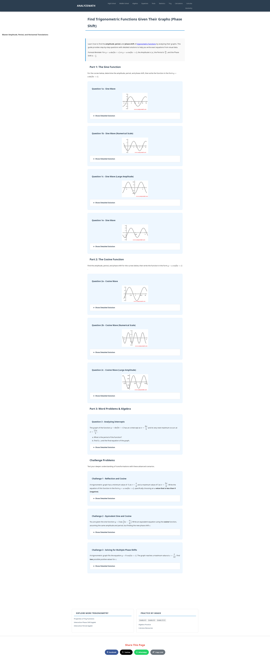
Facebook (112, 652)
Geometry (188, 8)
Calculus (189, 3)
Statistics (162, 3)
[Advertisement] (135, 591)
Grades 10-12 (161, 620)
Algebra (135, 3)
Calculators (179, 3)
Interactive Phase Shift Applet (85, 622)
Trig (170, 3)
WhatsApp (142, 652)
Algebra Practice (145, 624)
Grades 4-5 (142, 620)
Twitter (127, 652)
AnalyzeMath (86, 5)
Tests (153, 3)
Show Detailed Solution (105, 116)
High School (112, 3)
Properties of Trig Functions (84, 619)
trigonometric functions (146, 44)
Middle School (124, 3)
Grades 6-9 (151, 620)
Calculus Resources (146, 628)
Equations (144, 3)
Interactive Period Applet (83, 626)
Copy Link (159, 652)
